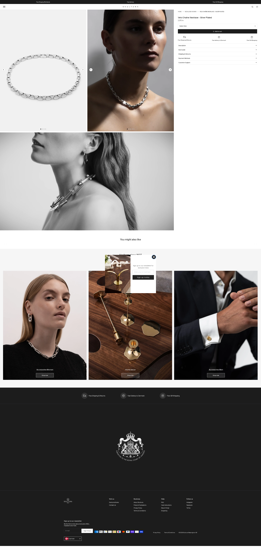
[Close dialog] (154, 257)
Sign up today (143, 277)
